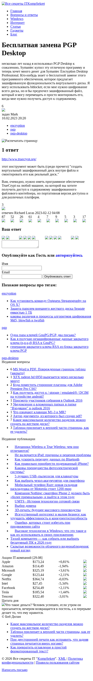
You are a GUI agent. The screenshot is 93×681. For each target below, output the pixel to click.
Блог (13, 34)
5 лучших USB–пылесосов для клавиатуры (46, 476)
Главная (16, 11)
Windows (16, 19)
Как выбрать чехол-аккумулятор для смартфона (50, 480)
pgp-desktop (18, 133)
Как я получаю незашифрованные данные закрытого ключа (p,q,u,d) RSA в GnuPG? (49, 341)
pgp (13, 129)
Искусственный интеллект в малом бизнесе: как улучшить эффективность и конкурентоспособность (48, 516)
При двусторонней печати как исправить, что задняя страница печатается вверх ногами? (49, 641)
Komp (36, 3)
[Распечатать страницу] (20, 141)
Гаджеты (16, 30)
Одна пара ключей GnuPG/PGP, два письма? (43, 335)
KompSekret (46, 658)
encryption (17, 125)
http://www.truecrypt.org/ (19, 159)
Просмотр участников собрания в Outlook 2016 (47, 400)
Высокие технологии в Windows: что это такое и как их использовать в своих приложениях (48, 533)
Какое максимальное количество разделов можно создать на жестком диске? (48, 422)
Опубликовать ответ (57, 276)
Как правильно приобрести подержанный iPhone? (52, 463)
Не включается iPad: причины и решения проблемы (53, 455)
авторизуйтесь (69, 255)
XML (62, 658)
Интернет (17, 22)
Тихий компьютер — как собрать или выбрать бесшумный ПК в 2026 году (44, 540)
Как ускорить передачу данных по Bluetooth (47, 459)
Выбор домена (25, 506)
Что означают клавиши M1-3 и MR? (39, 412)
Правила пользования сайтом (57, 662)
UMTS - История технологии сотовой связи (47, 501)
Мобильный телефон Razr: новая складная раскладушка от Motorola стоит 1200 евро (43, 487)
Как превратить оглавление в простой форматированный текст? (38, 649)
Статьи (15, 26)
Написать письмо (14, 670)
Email (6, 272)
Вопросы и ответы (24, 15)
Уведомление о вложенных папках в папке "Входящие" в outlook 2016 (43, 406)
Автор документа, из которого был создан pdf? (47, 416)
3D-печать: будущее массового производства (48, 510)
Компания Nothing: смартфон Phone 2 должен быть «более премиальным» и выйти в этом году (50, 495)
